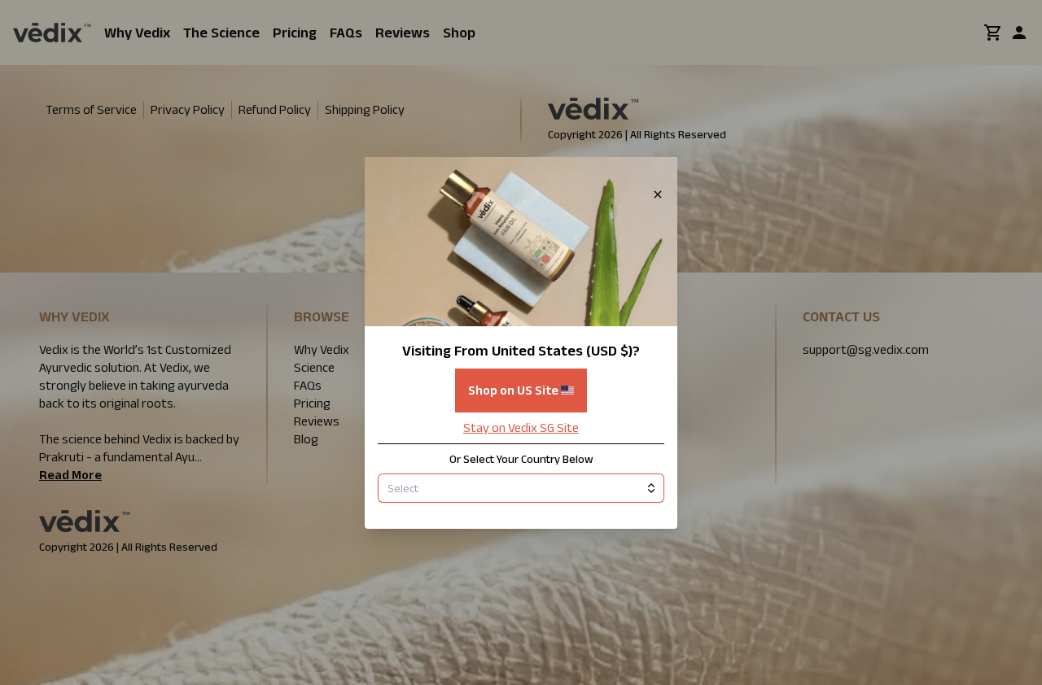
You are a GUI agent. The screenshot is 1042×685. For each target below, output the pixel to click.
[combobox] (521, 488)
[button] (521, 343)
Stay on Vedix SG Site (521, 427)
